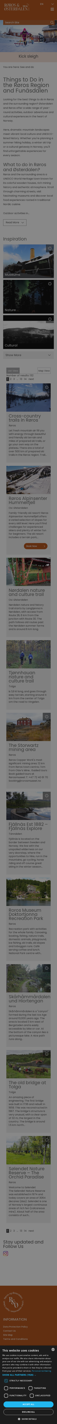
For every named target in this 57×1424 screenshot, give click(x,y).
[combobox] (53, 1349)
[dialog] (28, 1385)
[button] (28, 1375)
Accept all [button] (29, 1404)
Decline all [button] (28, 1412)
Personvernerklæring (41, 1371)
